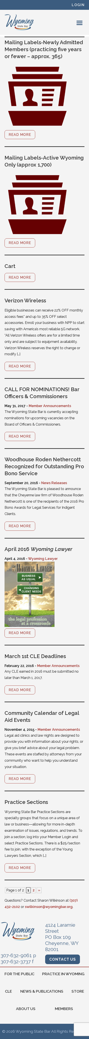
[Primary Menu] (79, 22)
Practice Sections (26, 802)
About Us (25, 1008)
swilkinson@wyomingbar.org (49, 907)
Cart (10, 266)
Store (78, 991)
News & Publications (41, 991)
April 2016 (38, 549)
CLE (8, 991)
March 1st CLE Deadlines (35, 656)
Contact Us (62, 959)
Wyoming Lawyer (43, 559)
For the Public (19, 974)
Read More (20, 135)
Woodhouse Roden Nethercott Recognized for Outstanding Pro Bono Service (44, 466)
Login (78, 5)
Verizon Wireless (25, 300)
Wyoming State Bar (19, 22)
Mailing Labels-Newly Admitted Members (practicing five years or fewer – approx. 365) (44, 49)
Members (64, 1008)
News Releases (54, 483)
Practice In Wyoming (63, 974)
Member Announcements (50, 406)
